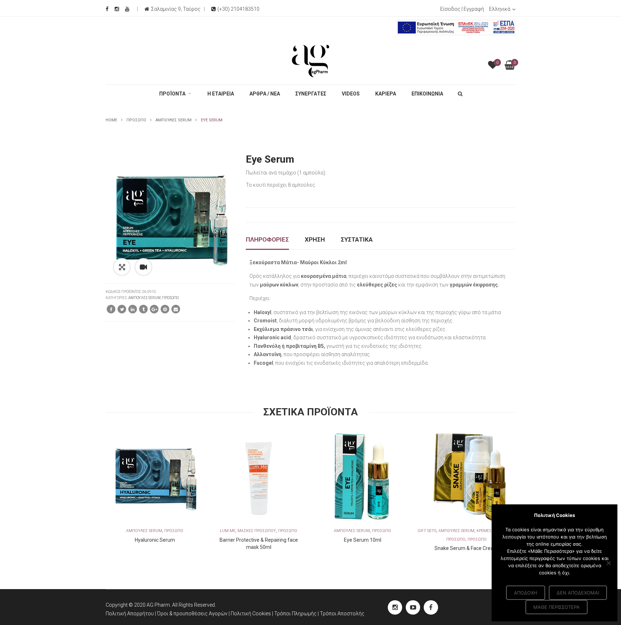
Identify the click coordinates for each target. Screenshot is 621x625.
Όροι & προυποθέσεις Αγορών (192, 613)
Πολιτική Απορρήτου (130, 613)
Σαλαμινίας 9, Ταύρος (176, 9)
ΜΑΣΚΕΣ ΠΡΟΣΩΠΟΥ (257, 530)
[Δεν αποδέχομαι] (608, 562)
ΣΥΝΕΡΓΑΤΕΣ (310, 94)
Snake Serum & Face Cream (466, 548)
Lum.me (227, 530)
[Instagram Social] (117, 9)
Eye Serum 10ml (362, 540)
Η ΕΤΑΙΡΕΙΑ (220, 94)
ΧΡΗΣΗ (315, 239)
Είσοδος (450, 9)
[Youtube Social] (127, 9)
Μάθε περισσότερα (556, 607)
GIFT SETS (427, 530)
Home (111, 120)
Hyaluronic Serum (155, 540)
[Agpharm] (310, 61)
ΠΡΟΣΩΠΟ (136, 120)
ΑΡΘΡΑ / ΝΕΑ (264, 94)
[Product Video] (143, 267)
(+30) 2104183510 (238, 9)
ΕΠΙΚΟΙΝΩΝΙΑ (427, 94)
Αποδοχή (525, 593)
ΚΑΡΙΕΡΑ (385, 94)
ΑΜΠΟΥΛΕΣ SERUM (174, 120)
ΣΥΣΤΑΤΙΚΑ (357, 239)
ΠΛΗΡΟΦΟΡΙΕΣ (267, 239)
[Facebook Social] (107, 9)
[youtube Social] (413, 607)
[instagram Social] (395, 607)
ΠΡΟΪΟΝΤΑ (172, 94)
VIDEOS (351, 94)
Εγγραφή (474, 9)
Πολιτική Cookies (251, 613)
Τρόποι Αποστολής (342, 613)
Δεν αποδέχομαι (578, 593)
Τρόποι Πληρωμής (296, 613)
